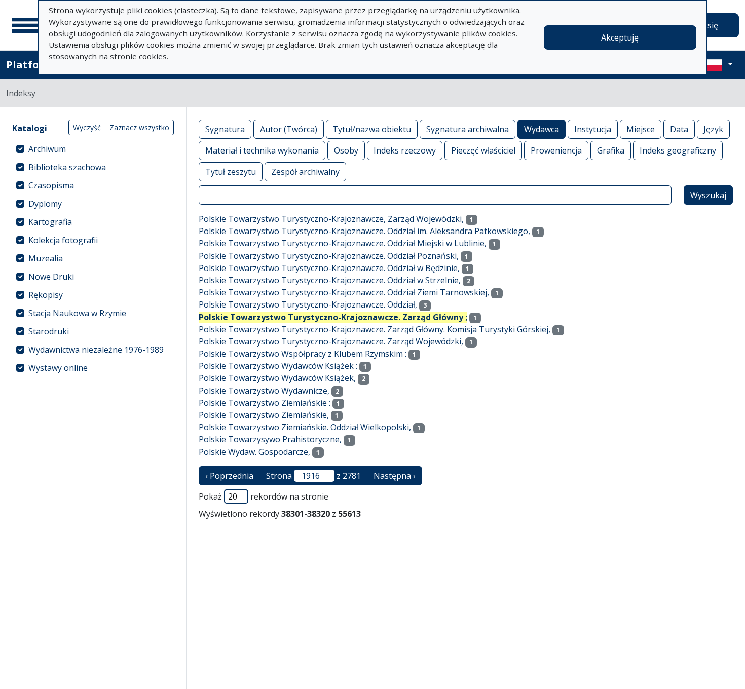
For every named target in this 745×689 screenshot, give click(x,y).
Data (679, 129)
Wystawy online (58, 367)
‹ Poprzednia (229, 475)
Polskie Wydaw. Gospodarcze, (254, 451)
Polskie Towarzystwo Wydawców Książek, (277, 378)
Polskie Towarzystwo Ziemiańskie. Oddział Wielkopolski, (305, 427)
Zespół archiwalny (305, 171)
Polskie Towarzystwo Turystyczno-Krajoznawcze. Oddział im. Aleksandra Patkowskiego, (364, 231)
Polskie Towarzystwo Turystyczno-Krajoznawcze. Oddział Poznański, (329, 255)
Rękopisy (45, 294)
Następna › (395, 475)
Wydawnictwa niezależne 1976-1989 (96, 349)
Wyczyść (87, 127)
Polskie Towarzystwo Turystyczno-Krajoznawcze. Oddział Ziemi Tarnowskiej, (344, 292)
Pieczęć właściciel (483, 150)
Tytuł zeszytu (230, 171)
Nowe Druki (51, 276)
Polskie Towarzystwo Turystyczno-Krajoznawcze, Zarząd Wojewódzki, (331, 218)
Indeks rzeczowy (405, 150)
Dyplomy (45, 203)
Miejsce (640, 129)
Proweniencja (556, 150)
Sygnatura (225, 129)
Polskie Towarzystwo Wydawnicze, (264, 390)
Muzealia (45, 258)
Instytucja (592, 129)
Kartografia (50, 221)
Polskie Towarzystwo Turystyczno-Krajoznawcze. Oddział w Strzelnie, (330, 280)
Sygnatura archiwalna (467, 129)
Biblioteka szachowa (67, 167)
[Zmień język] (718, 65)
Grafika (610, 150)
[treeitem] (93, 149)
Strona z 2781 (313, 475)
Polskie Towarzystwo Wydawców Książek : (278, 365)
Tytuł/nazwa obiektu (371, 129)
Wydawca (541, 129)
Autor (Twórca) (288, 129)
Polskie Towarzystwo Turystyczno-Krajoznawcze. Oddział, (308, 304)
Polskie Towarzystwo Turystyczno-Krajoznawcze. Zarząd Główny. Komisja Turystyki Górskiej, (374, 329)
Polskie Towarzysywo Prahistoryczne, (270, 439)
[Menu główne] (25, 25)
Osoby (346, 150)
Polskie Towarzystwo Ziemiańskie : (264, 402)
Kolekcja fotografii (63, 240)
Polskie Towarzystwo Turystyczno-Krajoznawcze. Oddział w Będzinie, (329, 268)
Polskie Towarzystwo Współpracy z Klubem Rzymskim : (302, 353)
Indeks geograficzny (678, 150)
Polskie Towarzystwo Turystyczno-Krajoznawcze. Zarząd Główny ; (333, 317)
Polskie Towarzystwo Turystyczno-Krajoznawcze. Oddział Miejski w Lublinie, (343, 243)
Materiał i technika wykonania (262, 150)
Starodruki (48, 331)
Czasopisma (51, 185)
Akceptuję (620, 37)
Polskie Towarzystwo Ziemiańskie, (264, 414)
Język (713, 129)
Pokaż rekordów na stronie (263, 496)
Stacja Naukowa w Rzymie (77, 313)
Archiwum (47, 149)
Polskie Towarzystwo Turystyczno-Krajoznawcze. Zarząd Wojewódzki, (331, 341)
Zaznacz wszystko (139, 127)
